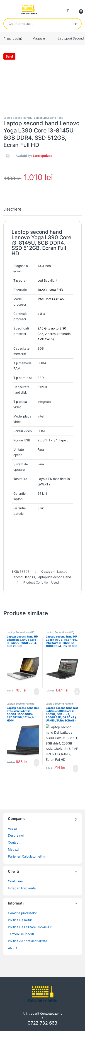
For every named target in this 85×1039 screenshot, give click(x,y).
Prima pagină (12, 38)
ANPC (12, 948)
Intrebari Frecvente (22, 888)
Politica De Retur (20, 920)
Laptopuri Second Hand (48, 117)
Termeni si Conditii (21, 934)
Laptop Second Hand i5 (20, 632)
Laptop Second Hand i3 (18, 117)
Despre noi (16, 835)
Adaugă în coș (33, 691)
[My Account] (69, 9)
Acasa (12, 828)
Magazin (38, 38)
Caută (75, 24)
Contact (13, 842)
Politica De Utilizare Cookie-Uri (30, 927)
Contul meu (16, 881)
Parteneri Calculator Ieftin (26, 856)
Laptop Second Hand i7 (59, 632)
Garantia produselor (22, 913)
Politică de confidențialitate (27, 941)
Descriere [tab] (12, 209)
